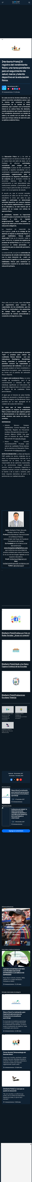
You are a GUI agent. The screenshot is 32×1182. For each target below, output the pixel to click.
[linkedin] (15, 89)
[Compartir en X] (14, 779)
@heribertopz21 (19, 566)
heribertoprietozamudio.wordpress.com (16, 563)
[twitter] (10, 89)
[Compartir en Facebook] (11, 779)
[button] (3, 2)
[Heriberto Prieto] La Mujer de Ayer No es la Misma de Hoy (7, 731)
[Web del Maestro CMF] (4, 88)
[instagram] (13, 89)
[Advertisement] (16, 21)
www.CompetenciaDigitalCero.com (16, 548)
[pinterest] (19, 89)
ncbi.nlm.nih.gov (20, 439)
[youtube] (8, 89)
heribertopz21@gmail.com (18, 559)
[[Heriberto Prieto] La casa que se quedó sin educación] (16, 1079)
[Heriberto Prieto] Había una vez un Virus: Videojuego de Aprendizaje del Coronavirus (7, 716)
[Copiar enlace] (20, 779)
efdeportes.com (20, 450)
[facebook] (17, 89)
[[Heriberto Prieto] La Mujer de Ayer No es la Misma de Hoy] (8, 725)
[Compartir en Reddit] (17, 779)
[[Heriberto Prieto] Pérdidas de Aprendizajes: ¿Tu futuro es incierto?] (21, 709)
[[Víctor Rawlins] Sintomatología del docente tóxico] (16, 1042)
